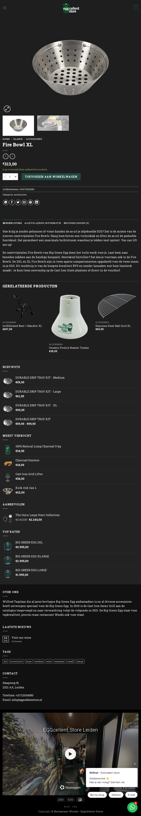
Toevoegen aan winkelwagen (51, 176)
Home (6, 139)
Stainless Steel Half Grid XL (113, 326)
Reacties (17, 641)
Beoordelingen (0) (76, 223)
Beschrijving (12, 223)
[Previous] (10, 68)
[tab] (12, 223)
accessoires (34, 139)
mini (49, 661)
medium (39, 661)
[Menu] (5, 7)
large (29, 661)
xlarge (18, 139)
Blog (67, 806)
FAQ (74, 806)
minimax (59, 661)
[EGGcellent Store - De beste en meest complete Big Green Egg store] (70, 7)
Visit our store (21, 637)
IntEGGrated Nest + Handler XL (22, 326)
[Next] (131, 68)
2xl (5, 661)
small (70, 661)
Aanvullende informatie (42, 223)
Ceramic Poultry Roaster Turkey (69, 347)
